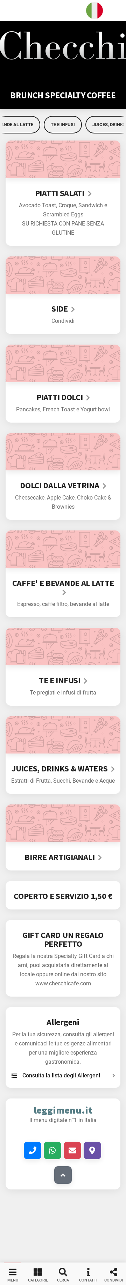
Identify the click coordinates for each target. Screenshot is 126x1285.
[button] (63, 10)
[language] (94, 10)
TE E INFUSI (63, 124)
